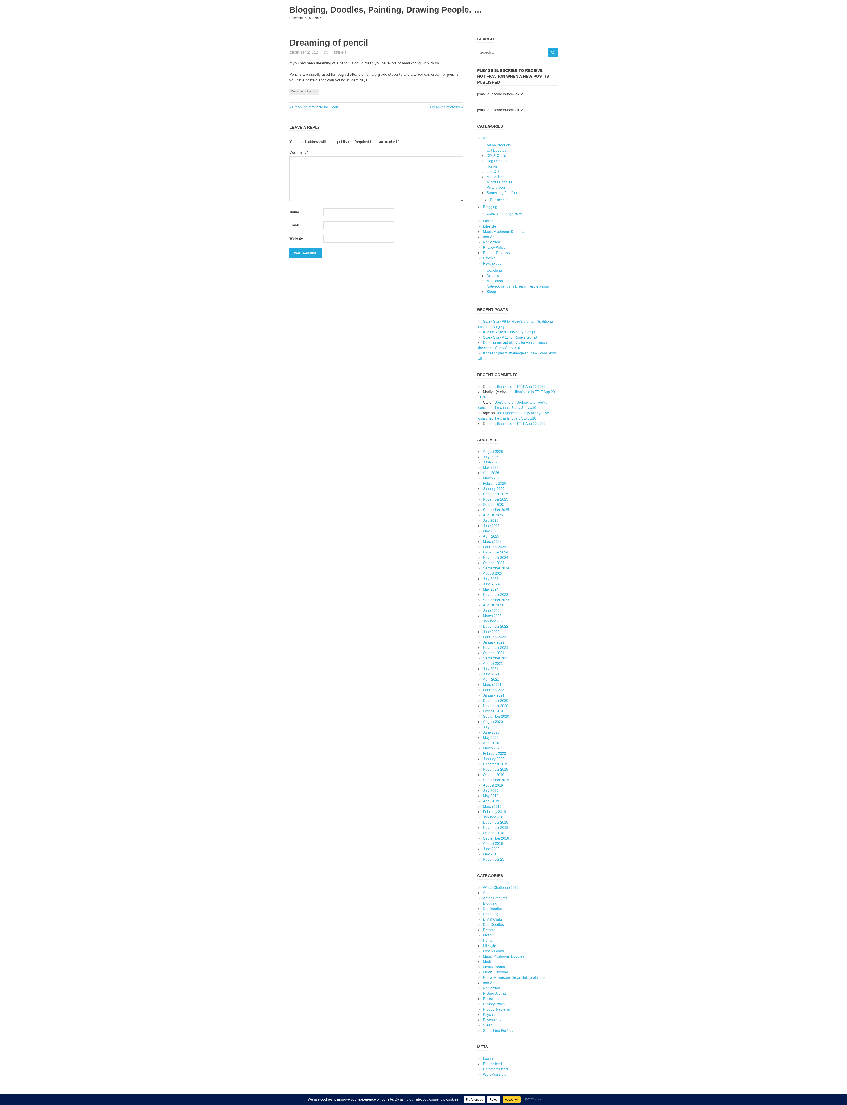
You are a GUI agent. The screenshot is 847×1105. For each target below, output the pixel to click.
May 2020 (490, 738)
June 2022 (491, 632)
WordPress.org (494, 1074)
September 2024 (496, 568)
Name (294, 212)
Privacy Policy (494, 247)
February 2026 (494, 483)
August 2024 (493, 573)
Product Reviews (496, 253)
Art (485, 138)
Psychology (492, 263)
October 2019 (493, 775)
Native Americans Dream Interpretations (518, 286)
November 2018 (495, 828)
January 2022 (493, 642)
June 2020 (491, 732)
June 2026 (491, 462)
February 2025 (494, 547)
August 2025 (493, 515)
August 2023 (493, 605)
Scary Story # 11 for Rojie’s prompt (510, 337)
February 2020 (494, 753)
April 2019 (491, 801)
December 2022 (495, 626)
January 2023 (493, 621)
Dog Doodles (497, 161)
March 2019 (492, 806)
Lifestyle (489, 226)
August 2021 (493, 663)
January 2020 (493, 759)
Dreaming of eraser (445, 107)
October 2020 (493, 711)
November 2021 (495, 647)
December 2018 (495, 822)
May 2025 (490, 531)
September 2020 (496, 716)
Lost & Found (497, 171)
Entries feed (492, 1064)
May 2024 (490, 589)
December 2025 (495, 494)
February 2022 (494, 637)
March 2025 (492, 542)
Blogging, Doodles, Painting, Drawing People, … (385, 9)
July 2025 (490, 520)
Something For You (502, 193)
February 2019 (494, 812)
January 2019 (493, 817)
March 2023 (492, 616)
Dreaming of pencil (304, 91)
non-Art (489, 237)
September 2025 (496, 510)
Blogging (490, 207)
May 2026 (490, 467)
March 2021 (492, 685)
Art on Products (499, 145)
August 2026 (493, 452)
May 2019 (490, 796)
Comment (298, 152)
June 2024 (491, 584)
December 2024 (495, 552)
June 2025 (491, 526)
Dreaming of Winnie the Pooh (315, 107)
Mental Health (497, 177)
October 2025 (493, 504)
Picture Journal (498, 187)
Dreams (340, 52)
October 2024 (493, 563)
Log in (488, 1058)
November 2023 (495, 595)
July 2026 (490, 457)
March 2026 (492, 478)
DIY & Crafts (496, 156)
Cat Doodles (496, 150)
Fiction (488, 221)
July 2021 (490, 669)
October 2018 (493, 833)
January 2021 (493, 695)
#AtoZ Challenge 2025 (504, 214)
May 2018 (490, 854)
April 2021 (491, 679)
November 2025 (495, 499)
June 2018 (491, 849)
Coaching (494, 270)
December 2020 (495, 700)
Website (296, 238)
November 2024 (495, 557)
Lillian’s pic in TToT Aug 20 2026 (519, 386)
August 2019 (493, 785)
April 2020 (491, 743)
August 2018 (493, 843)
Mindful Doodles (499, 182)
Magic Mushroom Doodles (503, 231)
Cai (326, 52)
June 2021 (491, 674)
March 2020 (492, 748)
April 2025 (491, 536)
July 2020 (490, 727)
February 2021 (494, 690)
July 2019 (490, 791)
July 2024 (490, 579)
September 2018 (496, 838)
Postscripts (498, 200)
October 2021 (493, 653)
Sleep (491, 292)
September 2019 (496, 780)
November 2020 (495, 706)
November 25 (493, 859)
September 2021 (496, 658)
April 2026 (491, 473)
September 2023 (496, 600)
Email (294, 225)
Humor (492, 166)
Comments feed (495, 1069)
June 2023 (491, 610)
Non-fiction (491, 242)
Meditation (495, 281)
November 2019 (495, 769)
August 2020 (493, 722)
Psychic (489, 258)
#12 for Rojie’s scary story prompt (509, 332)
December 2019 (495, 764)
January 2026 (493, 489)
